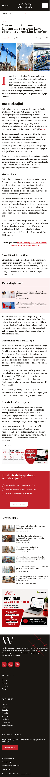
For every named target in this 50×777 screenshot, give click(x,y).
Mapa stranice (7, 725)
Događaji (5, 710)
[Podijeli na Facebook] (36, 38)
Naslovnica (7, 14)
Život (4, 689)
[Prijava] (45, 5)
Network (5, 707)
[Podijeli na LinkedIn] (40, 38)
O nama (5, 716)
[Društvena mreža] (4, 664)
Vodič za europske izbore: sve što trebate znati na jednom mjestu (29, 244)
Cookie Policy (6, 769)
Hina (43, 129)
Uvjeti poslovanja (8, 758)
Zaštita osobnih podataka (11, 766)
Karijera (5, 686)
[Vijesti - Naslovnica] (25, 5)
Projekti (5, 713)
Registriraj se (10, 747)
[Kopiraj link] (43, 38)
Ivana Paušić (5, 38)
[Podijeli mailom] (47, 38)
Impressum (6, 722)
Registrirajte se (19, 504)
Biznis (4, 680)
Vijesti (4, 704)
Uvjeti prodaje (7, 762)
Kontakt (5, 719)
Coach (23, 14)
